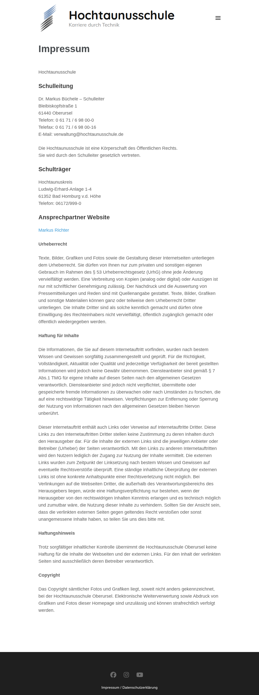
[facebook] (113, 674)
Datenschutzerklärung (140, 687)
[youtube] (139, 674)
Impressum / (111, 687)
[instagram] (126, 674)
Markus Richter (53, 230)
